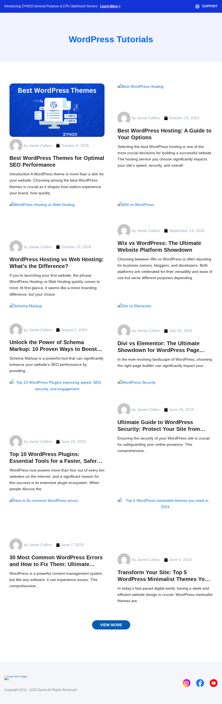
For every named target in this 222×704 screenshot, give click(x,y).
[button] (111, 624)
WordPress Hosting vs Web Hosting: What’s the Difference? (56, 262)
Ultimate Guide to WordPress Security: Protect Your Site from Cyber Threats (158, 425)
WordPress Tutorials (111, 39)
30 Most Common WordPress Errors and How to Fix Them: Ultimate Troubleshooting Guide (56, 561)
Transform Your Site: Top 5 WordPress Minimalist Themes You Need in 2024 (162, 576)
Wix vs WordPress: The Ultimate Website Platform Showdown (159, 246)
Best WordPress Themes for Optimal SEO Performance (56, 161)
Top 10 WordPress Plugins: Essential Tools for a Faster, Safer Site (53, 457)
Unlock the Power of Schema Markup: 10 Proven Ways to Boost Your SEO (53, 346)
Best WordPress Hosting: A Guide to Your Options (164, 134)
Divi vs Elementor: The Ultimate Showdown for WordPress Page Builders (158, 347)
